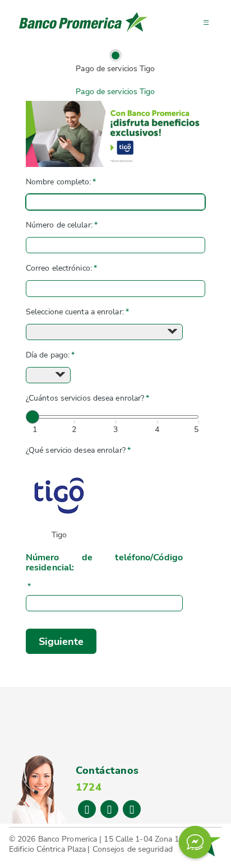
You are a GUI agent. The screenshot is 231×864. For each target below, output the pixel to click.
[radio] (59, 503)
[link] (115, 55)
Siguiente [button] (61, 641)
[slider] (32, 417)
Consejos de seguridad (133, 849)
